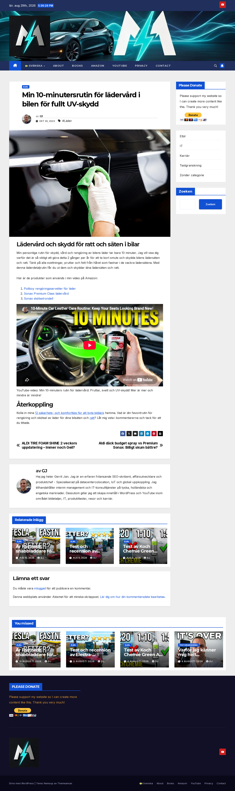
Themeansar (64, 783)
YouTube (119, 65)
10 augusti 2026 (30, 661)
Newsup (48, 783)
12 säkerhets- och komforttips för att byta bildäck (69, 413)
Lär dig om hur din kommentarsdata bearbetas (132, 597)
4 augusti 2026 (138, 661)
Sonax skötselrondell (38, 298)
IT (181, 146)
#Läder (67, 121)
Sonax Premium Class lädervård (46, 293)
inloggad (40, 588)
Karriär (185, 156)
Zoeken (185, 191)
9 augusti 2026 (84, 661)
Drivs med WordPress (22, 783)
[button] (215, 66)
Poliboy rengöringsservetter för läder (50, 288)
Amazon (97, 65)
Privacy (141, 65)
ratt (92, 418)
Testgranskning (191, 165)
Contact (163, 65)
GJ (41, 116)
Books (77, 65)
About (58, 65)
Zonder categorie (192, 175)
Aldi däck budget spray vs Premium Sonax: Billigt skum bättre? (128, 445)
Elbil (25, 87)
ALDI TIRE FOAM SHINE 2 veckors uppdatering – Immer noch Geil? (49, 445)
